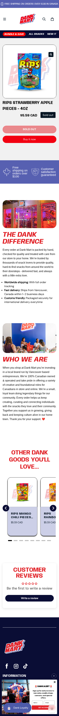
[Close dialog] (54, 682)
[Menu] (5, 19)
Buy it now (29, 139)
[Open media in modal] (51, 54)
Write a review (29, 598)
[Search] (44, 19)
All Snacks (36, 34)
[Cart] (52, 19)
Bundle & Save (14, 34)
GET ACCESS (43, 707)
